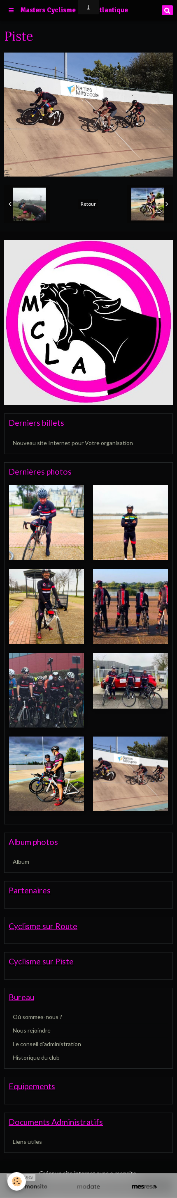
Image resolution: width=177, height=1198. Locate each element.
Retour (88, 204)
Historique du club (36, 1057)
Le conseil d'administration (47, 1043)
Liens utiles (27, 1141)
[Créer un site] (32, 1187)
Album (21, 861)
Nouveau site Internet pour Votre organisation (73, 442)
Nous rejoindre (32, 1030)
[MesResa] (144, 1187)
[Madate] (88, 1187)
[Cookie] (16, 1181)
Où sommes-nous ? (37, 1016)
